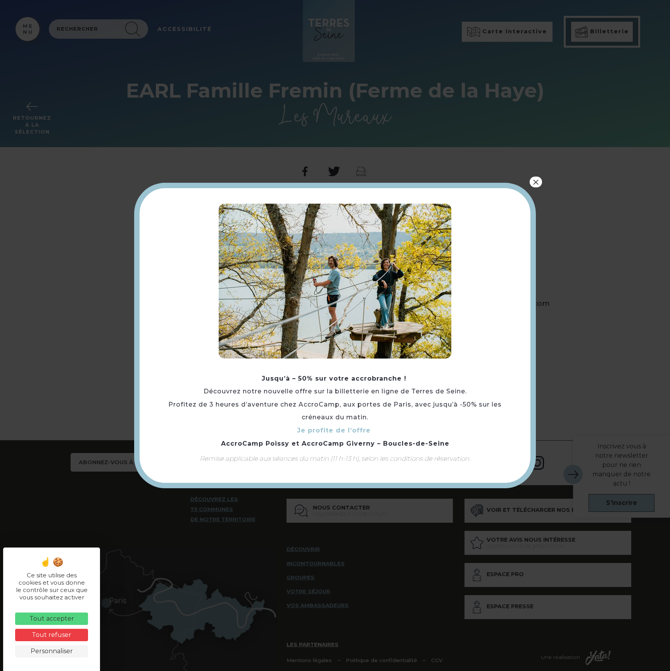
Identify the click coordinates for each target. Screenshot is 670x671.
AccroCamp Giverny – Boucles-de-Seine (375, 443)
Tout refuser (51, 634)
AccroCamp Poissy (255, 443)
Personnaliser (52, 651)
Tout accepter (51, 618)
